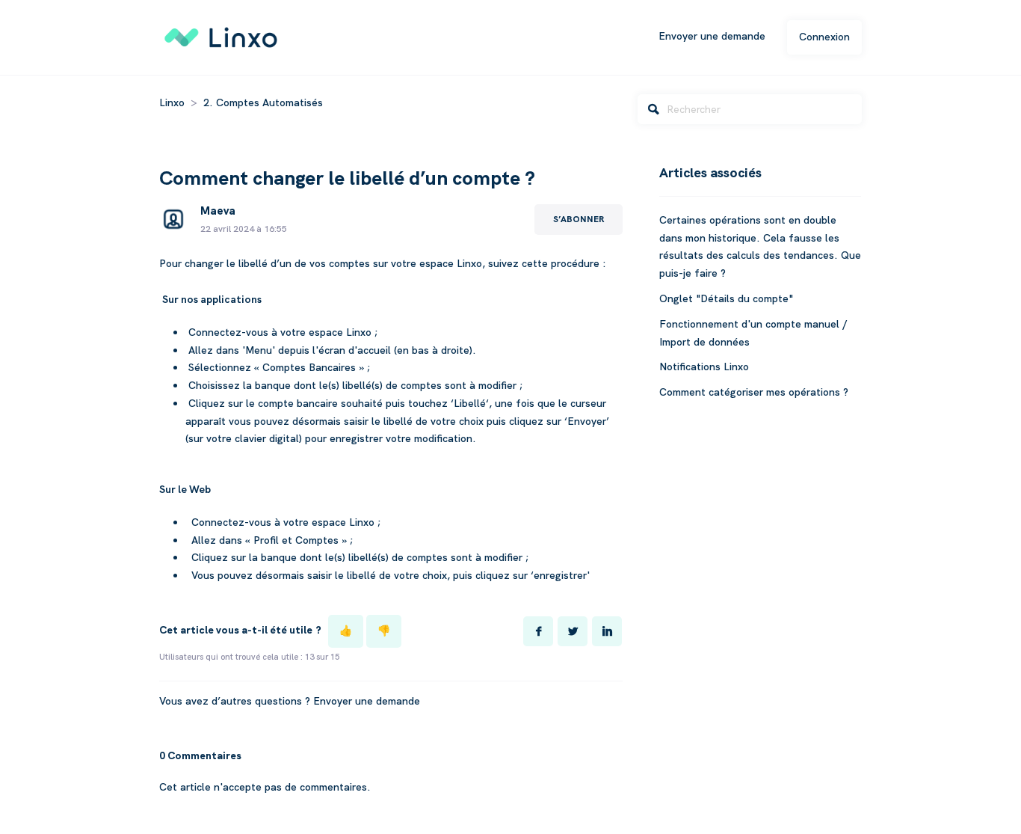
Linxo (172, 102)
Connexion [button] (824, 36)
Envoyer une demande (711, 36)
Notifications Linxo (704, 366)
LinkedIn (607, 631)
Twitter (572, 631)
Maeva (217, 210)
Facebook (538, 631)
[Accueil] (221, 36)
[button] (345, 631)
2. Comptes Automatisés (263, 102)
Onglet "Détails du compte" (726, 298)
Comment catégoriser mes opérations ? (753, 392)
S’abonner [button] (578, 219)
